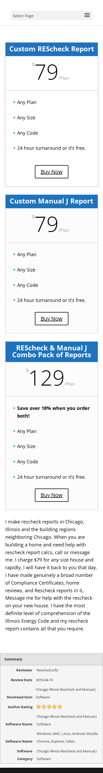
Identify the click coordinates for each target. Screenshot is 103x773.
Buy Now (52, 171)
